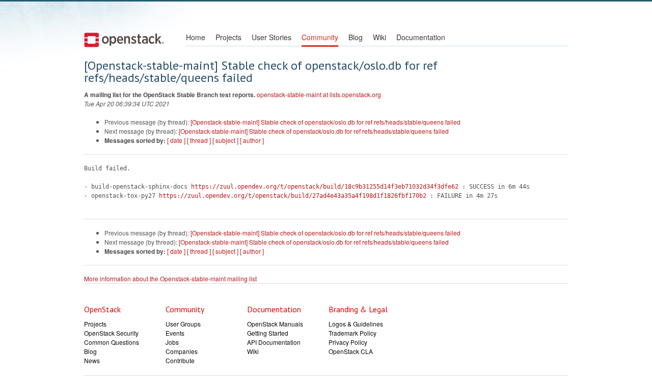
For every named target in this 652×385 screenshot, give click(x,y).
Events (175, 333)
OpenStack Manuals (275, 323)
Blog (355, 37)
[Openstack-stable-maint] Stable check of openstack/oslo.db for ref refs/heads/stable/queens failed (325, 121)
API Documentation (274, 342)
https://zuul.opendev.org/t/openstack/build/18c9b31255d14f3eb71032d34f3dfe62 (324, 186)
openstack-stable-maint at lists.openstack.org (319, 94)
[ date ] (176, 140)
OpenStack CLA (351, 351)
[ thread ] (199, 140)
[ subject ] (225, 140)
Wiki (379, 37)
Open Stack (124, 39)
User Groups (183, 323)
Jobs (172, 342)
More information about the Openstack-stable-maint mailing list (170, 278)
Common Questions (111, 342)
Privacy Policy (348, 342)
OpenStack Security (111, 333)
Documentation (420, 37)
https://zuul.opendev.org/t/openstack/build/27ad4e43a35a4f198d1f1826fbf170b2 (292, 195)
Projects (228, 37)
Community (320, 37)
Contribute (180, 360)
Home (195, 37)
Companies (182, 351)
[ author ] (252, 140)
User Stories (271, 37)
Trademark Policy (352, 333)
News (92, 360)
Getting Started (267, 333)
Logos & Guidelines (356, 323)
